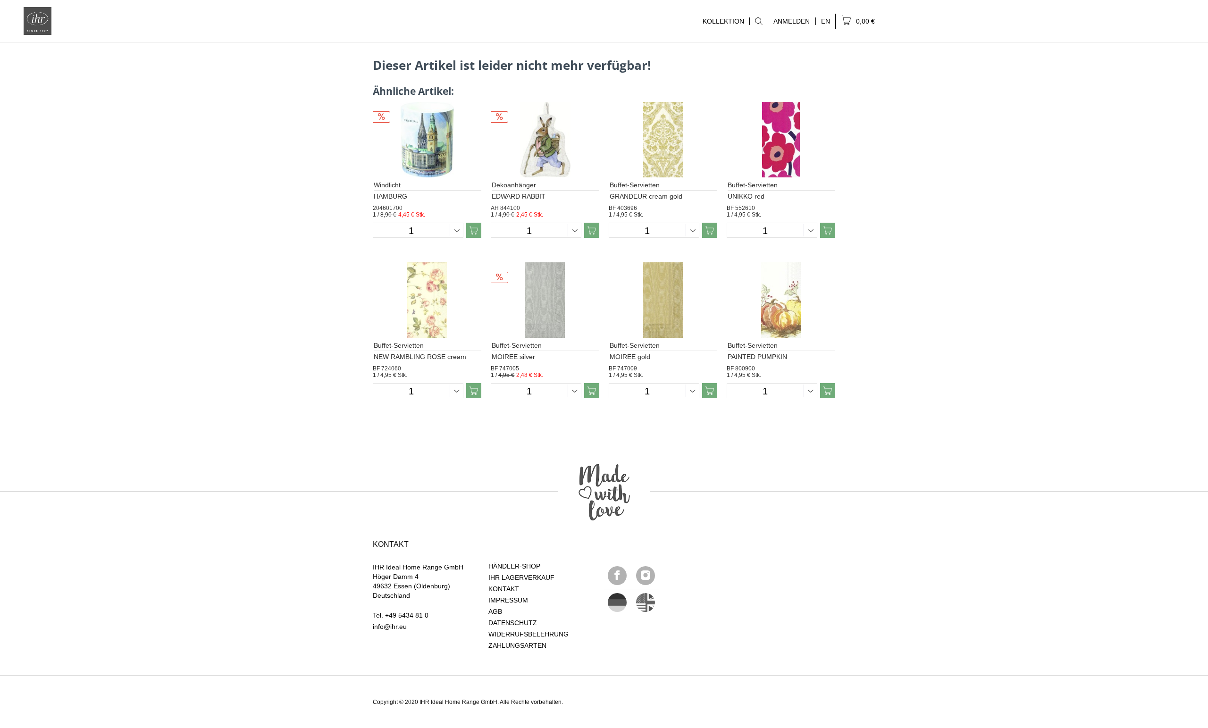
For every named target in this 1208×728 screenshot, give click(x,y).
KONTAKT (503, 589)
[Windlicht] (427, 139)
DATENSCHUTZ (512, 623)
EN (825, 21)
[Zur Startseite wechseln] (37, 21)
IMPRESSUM (508, 600)
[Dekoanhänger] (545, 139)
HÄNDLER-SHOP (514, 566)
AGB (495, 611)
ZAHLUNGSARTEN (517, 645)
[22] (617, 602)
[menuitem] (758, 21)
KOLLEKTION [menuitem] (720, 21)
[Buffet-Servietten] (663, 139)
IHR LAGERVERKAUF (521, 577)
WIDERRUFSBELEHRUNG (528, 634)
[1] (645, 602)
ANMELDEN (791, 21)
